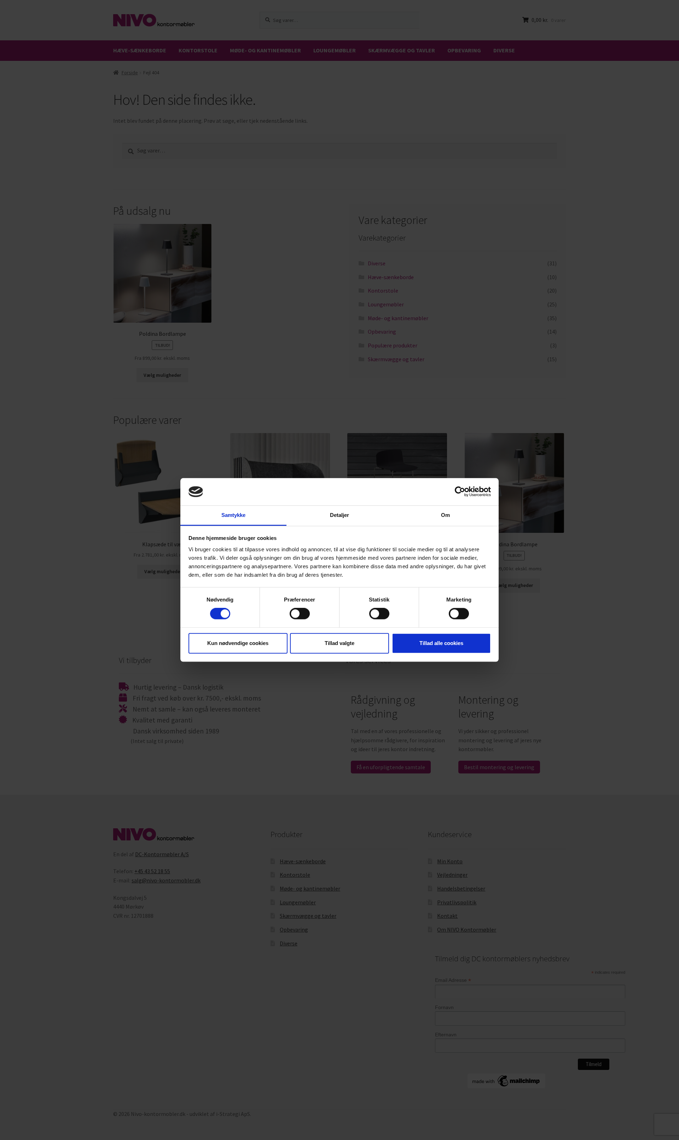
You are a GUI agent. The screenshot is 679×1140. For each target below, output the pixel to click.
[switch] (300, 613)
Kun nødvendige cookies (237, 643)
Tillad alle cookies (441, 643)
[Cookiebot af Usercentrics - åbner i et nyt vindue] (460, 491)
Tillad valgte (339, 643)
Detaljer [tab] (339, 515)
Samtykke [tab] (233, 515)
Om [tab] (445, 515)
